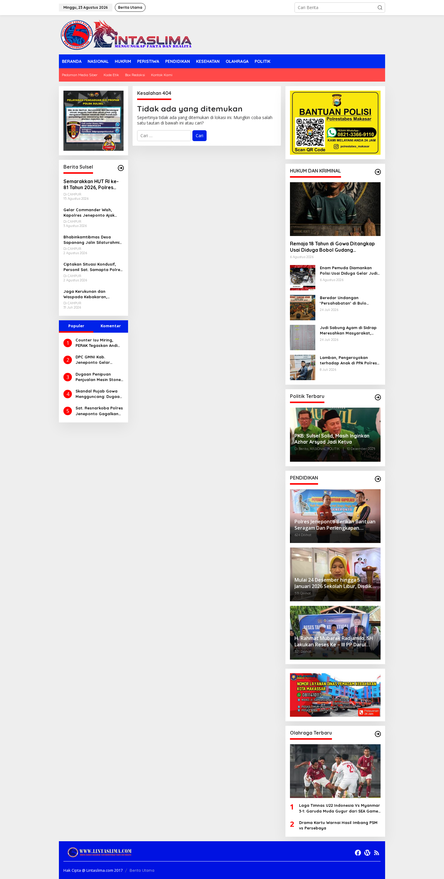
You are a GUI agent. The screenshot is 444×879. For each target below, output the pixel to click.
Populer (76, 325)
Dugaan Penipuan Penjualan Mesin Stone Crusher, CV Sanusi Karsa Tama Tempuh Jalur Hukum (98, 377)
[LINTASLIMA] (128, 34)
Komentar (111, 325)
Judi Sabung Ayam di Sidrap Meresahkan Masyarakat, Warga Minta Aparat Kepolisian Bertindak (348, 330)
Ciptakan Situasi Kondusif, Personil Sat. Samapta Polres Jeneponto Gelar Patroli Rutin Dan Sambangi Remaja (92, 267)
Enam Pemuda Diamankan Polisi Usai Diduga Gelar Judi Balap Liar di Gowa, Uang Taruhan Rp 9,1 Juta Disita (348, 270)
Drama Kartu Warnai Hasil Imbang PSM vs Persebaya (338, 825)
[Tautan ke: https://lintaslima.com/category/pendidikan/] (377, 479)
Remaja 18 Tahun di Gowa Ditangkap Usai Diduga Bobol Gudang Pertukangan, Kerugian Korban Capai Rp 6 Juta (333, 247)
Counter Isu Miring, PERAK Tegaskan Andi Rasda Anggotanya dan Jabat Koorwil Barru (96, 343)
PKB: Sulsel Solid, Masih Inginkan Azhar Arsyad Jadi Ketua (331, 439)
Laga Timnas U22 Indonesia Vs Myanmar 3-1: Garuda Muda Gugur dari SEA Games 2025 (339, 808)
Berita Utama (142, 870)
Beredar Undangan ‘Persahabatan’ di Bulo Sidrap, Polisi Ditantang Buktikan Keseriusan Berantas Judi (350, 300)
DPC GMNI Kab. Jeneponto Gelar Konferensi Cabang (95, 359)
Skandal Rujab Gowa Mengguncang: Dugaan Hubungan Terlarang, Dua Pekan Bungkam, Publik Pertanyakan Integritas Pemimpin (99, 394)
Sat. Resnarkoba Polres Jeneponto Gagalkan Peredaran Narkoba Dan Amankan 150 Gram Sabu (99, 411)
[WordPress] (367, 853)
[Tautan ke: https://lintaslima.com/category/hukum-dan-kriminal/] (377, 172)
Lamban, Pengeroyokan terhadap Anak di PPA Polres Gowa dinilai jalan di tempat (348, 360)
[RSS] (377, 853)
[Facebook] (358, 853)
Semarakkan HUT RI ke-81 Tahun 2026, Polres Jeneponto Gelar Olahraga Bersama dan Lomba (91, 184)
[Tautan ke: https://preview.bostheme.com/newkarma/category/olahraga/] (377, 734)
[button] (380, 7)
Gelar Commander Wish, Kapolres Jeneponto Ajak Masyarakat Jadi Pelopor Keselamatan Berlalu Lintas (91, 212)
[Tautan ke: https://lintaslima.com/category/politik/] (377, 397)
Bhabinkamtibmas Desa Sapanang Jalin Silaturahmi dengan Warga (91, 239)
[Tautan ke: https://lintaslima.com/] (120, 168)
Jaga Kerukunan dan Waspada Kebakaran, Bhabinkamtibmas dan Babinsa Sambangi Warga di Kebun (92, 294)
